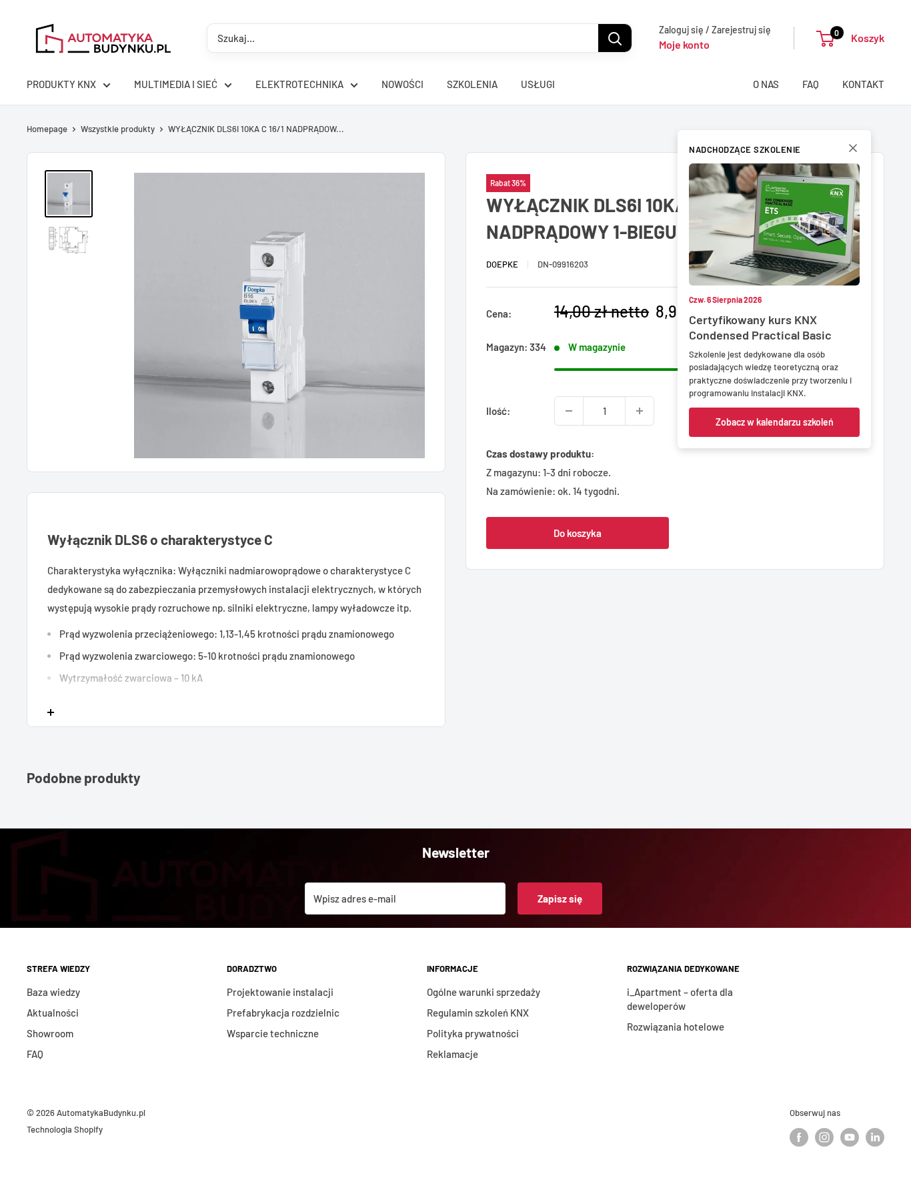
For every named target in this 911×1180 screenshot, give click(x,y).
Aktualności (53, 1013)
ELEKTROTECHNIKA (299, 84)
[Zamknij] (853, 150)
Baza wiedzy (53, 992)
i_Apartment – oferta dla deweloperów (680, 999)
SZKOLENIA (472, 84)
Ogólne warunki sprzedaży (483, 992)
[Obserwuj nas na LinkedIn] (875, 1137)
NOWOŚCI (402, 84)
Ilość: (498, 411)
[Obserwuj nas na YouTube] (849, 1137)
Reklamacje (452, 1054)
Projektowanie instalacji (280, 992)
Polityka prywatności (473, 1033)
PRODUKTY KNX (61, 84)
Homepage (47, 128)
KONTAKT (863, 84)
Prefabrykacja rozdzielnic (283, 1013)
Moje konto (684, 44)
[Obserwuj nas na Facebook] (799, 1137)
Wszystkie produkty (118, 128)
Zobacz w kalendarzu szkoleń (775, 422)
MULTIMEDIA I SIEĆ (175, 84)
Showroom (50, 1033)
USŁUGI (538, 84)
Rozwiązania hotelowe (675, 1027)
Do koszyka (578, 533)
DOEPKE (502, 263)
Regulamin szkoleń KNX (478, 1013)
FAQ (810, 84)
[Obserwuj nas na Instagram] (824, 1137)
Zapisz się (560, 899)
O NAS (766, 84)
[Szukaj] (615, 38)
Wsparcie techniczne (273, 1033)
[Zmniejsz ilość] (569, 411)
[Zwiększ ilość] (640, 411)
